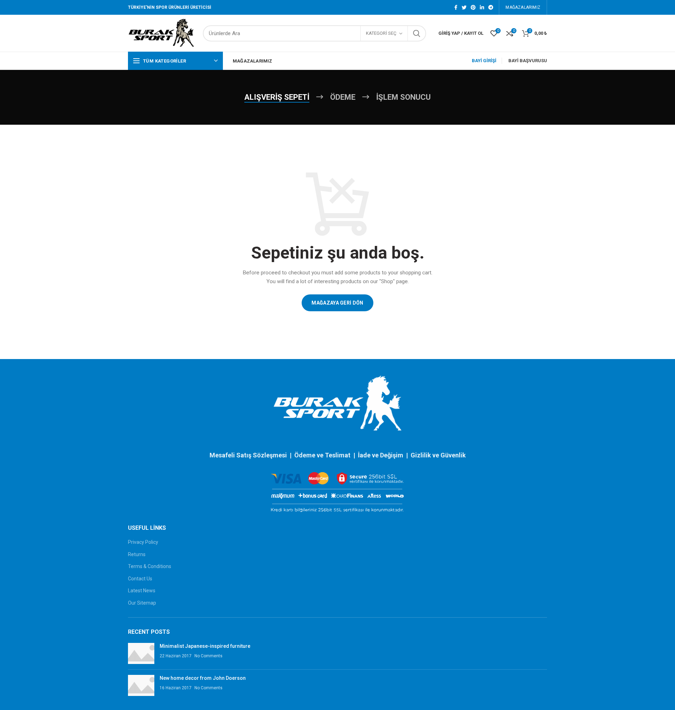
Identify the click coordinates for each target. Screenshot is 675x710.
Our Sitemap (142, 603)
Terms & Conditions (149, 566)
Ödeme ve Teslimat (322, 455)
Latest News (141, 590)
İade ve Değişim (381, 455)
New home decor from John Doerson (203, 678)
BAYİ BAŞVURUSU (527, 60)
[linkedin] (482, 7)
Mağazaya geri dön (337, 303)
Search (416, 33)
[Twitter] (464, 7)
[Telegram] (490, 7)
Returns (137, 554)
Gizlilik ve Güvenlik (438, 455)
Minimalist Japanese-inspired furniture (205, 646)
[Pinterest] (473, 7)
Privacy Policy (143, 542)
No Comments (208, 655)
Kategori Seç (381, 33)
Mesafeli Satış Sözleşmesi (248, 455)
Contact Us (140, 578)
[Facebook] (455, 7)
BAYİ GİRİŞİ (484, 60)
